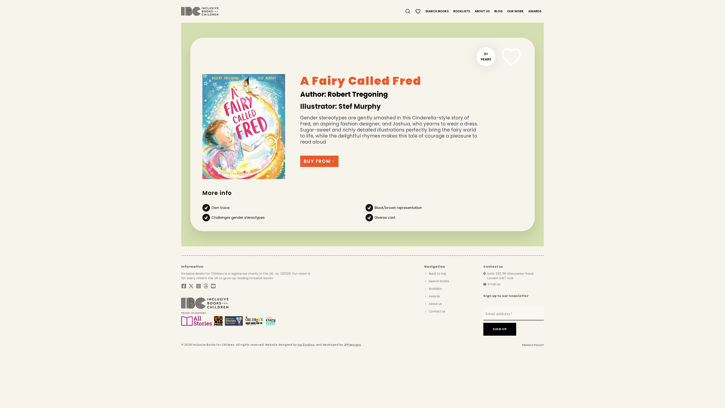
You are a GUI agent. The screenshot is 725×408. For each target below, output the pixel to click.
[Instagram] (198, 286)
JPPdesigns (352, 345)
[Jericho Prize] (218, 321)
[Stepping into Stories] (234, 321)
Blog (498, 11)
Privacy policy (533, 345)
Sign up (500, 329)
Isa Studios (306, 345)
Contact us (437, 311)
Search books (439, 281)
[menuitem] (408, 11)
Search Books (437, 11)
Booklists (461, 11)
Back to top (437, 273)
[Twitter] (191, 286)
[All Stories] (196, 321)
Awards (534, 11)
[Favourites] (418, 11)
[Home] (199, 11)
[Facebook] (183, 286)
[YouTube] (213, 286)
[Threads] (205, 286)
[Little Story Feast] (270, 321)
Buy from (317, 161)
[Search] (408, 11)
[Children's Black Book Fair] (254, 321)
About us (482, 11)
